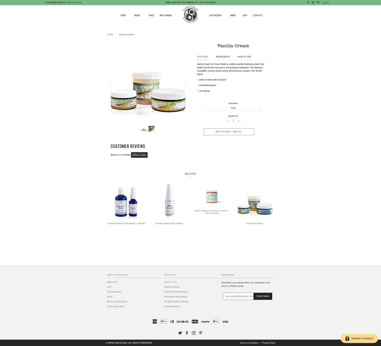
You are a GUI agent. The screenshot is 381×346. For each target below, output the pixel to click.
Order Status (171, 287)
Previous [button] (112, 83)
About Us (112, 282)
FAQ (109, 287)
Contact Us (170, 282)
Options (233, 103)
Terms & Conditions (249, 342)
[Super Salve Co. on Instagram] (194, 334)
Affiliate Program (117, 302)
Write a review (139, 154)
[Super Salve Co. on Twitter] (180, 334)
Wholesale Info (115, 306)
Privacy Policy (268, 342)
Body (137, 15)
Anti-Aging (166, 15)
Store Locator (172, 306)
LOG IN (325, 2)
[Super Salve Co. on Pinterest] (201, 334)
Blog (110, 297)
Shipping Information (176, 292)
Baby (233, 15)
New (123, 15)
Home (110, 35)
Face (151, 15)
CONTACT (258, 15)
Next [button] (182, 83)
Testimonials (114, 292)
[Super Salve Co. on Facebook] (187, 334)
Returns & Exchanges (175, 297)
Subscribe (263, 296)
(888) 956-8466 (74, 2)
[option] (147, 83)
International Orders (176, 302)
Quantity (233, 116)
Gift (245, 15)
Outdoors (215, 15)
